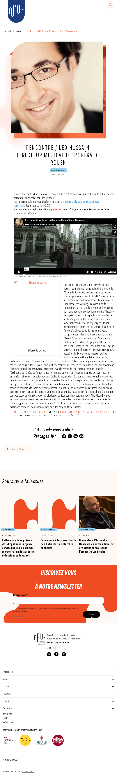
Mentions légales (10, 759)
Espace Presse (8, 721)
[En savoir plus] (20, 524)
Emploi (6, 718)
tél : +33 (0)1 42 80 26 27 (58, 642)
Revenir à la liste (19, 449)
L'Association (8, 672)
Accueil (8, 31)
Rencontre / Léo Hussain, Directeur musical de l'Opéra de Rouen (54, 31)
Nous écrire (52, 648)
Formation (7, 694)
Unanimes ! (7, 701)
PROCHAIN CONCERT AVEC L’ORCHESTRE (85, 412)
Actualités (20, 31)
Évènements (7, 708)
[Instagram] (49, 654)
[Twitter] (64, 654)
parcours (56, 209)
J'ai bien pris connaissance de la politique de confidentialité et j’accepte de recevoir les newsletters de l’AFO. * (45, 610)
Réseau (5, 679)
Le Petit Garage (28, 771)
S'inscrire (91, 614)
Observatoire (8, 686)
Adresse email (20, 594)
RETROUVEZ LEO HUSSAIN (30, 412)
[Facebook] (56, 654)
